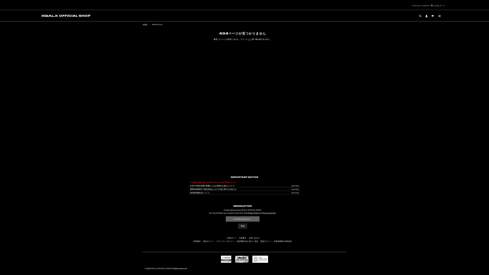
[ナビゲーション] (439, 16)
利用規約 (197, 241)
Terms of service (269, 213)
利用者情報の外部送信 (283, 241)
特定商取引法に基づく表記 (247, 241)
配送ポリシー (266, 241)
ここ (250, 39)
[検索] (420, 16)
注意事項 (242, 238)
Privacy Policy (253, 213)
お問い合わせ (254, 238)
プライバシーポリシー (225, 241)
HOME (145, 24)
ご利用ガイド (231, 238)
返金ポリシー (208, 241)
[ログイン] (426, 16)
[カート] (433, 16)
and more (295, 186)
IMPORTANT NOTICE (244, 177)
